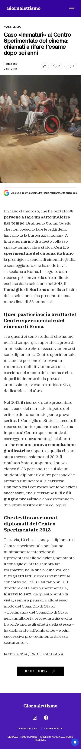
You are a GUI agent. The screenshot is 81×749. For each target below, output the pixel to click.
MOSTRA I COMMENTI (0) (40, 671)
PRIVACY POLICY (28, 728)
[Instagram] (35, 717)
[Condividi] (45, 66)
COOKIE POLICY (53, 728)
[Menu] (71, 8)
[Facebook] (46, 717)
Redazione (10, 63)
